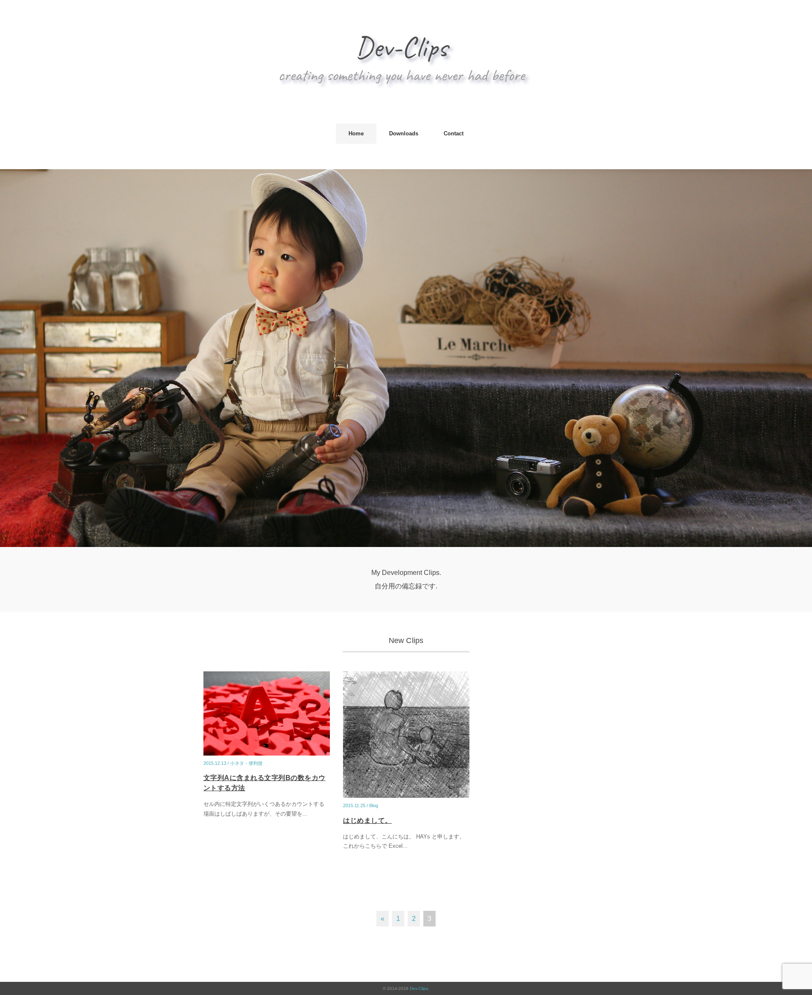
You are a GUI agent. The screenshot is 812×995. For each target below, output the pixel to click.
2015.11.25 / (356, 805)
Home (356, 133)
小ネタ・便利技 (246, 763)
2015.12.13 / (216, 763)
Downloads (403, 133)
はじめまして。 (367, 820)
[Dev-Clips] (406, 31)
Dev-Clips (419, 988)
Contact (454, 133)
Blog (373, 805)
